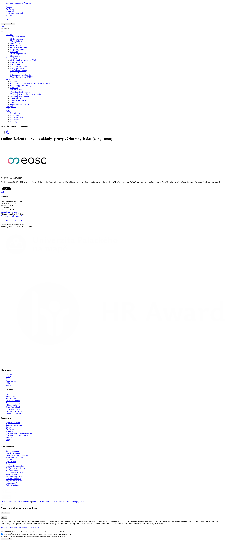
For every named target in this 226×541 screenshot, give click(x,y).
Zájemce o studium (13, 423)
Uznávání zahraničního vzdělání (18, 455)
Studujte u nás (11, 107)
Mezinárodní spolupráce (15, 466)
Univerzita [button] (9, 35)
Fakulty (8, 377)
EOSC (3, 184)
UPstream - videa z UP (14, 413)
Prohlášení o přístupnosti (41, 501)
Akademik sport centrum (19, 96)
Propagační (8, 536)
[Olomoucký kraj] (9, 493)
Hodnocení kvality (17, 39)
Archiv (13, 102)
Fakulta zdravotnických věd (20, 75)
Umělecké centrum (13, 401)
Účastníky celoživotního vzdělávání (19, 433)
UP (7, 131)
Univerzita (9, 375)
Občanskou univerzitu (14, 409)
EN (7, 20)
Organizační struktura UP (19, 105)
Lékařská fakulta (16, 62)
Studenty (9, 427)
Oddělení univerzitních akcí (16, 468)
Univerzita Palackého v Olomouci (18, 3)
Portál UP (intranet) (13, 485)
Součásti (9, 379)
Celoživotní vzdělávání (14, 13)
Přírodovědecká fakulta (19, 66)
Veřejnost (9, 438)
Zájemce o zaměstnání (14, 425)
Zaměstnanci (10, 9)
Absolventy (10, 431)
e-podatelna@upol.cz (9, 212)
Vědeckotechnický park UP (20, 92)
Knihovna (14, 88)
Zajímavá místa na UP (14, 411)
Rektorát (13, 81)
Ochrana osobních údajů (19, 47)
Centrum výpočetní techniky (20, 86)
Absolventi (10, 11)
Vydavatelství (11, 462)
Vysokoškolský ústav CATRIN (21, 77)
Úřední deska (15, 43)
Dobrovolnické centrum (14, 472)
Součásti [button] (9, 79)
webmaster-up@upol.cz (75, 501)
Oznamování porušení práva (11, 220)
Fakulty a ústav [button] (11, 58)
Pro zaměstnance (16, 117)
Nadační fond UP (12, 474)
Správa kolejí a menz (18, 100)
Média (8, 442)
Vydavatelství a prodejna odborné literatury (26, 94)
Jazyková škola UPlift (14, 481)
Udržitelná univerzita (13, 479)
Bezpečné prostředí (17, 50)
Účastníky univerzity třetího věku (18, 435)
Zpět (2, 192)
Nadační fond (15, 56)
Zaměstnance (10, 429)
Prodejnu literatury (12, 396)
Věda (8, 109)
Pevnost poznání (12, 399)
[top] (2, 504)
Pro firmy (13, 122)
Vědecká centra (11, 405)
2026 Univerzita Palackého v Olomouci (16, 501)
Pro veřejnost (15, 113)
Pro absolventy (15, 119)
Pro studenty (15, 115)
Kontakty (9, 15)
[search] (2, 31)
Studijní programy (12, 451)
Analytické (8, 534)
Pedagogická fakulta (17, 69)
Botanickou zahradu (13, 407)
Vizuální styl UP (12, 483)
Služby (8, 385)
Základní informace (17, 37)
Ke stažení (14, 52)
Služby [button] (8, 111)
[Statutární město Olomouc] (6, 499)
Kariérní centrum (12, 470)
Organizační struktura (18, 45)
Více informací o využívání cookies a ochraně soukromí (21, 528)
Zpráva (8, 133)
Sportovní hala (15, 98)
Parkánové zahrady (13, 403)
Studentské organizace (14, 477)
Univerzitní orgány (17, 41)
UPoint (8, 394)
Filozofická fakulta (17, 64)
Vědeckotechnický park (14, 457)
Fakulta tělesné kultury (18, 71)
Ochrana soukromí (58, 501)
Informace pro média (18, 54)
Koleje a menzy (11, 464)
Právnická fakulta (16, 73)
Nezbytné (7, 532)
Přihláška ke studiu (13, 453)
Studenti (9, 7)
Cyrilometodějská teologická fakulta (23, 60)
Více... (4, 517)
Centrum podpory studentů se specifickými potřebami (30, 83)
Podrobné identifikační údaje (11, 216)
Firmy (8, 440)
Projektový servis (16, 90)
